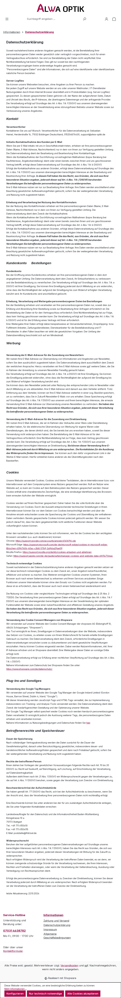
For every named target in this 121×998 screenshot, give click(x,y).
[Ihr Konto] (106, 19)
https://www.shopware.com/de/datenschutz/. (29, 669)
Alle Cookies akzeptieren (82, 993)
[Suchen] (84, 19)
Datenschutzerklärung (56, 925)
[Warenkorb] (114, 19)
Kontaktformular (13, 951)
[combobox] (53, 19)
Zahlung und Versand (56, 920)
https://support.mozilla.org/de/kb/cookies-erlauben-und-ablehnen (57, 552)
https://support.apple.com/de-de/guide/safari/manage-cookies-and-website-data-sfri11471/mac (63, 556)
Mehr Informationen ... (15, 988)
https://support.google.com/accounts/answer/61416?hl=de (46, 540)
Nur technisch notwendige (45, 993)
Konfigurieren (15, 993)
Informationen (53, 915)
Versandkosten (69, 965)
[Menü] (7, 19)
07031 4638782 (14, 930)
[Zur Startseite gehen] (60, 8)
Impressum (50, 929)
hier (88, 722)
